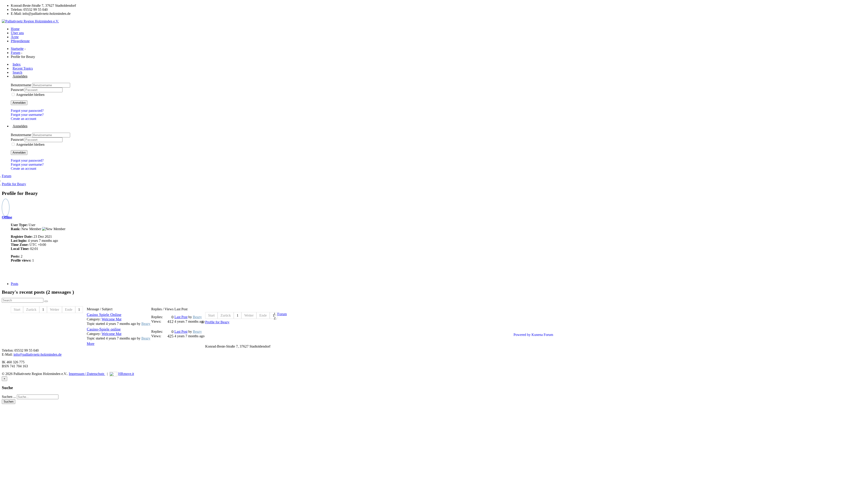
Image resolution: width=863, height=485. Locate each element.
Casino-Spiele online (104, 329)
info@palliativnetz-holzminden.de (37, 354)
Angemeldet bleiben (30, 95)
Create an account (23, 119)
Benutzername (21, 85)
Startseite (17, 49)
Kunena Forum (542, 335)
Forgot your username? (27, 115)
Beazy (145, 324)
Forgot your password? (27, 110)
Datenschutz (96, 374)
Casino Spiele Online (104, 314)
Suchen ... (9, 397)
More (90, 344)
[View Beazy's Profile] (5, 210)
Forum (15, 53)
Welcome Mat (111, 319)
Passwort (17, 90)
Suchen (8, 401)
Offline (7, 217)
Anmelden (19, 102)
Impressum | (78, 374)
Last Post (180, 317)
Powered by (522, 335)
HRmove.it (126, 374)
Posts (14, 284)
